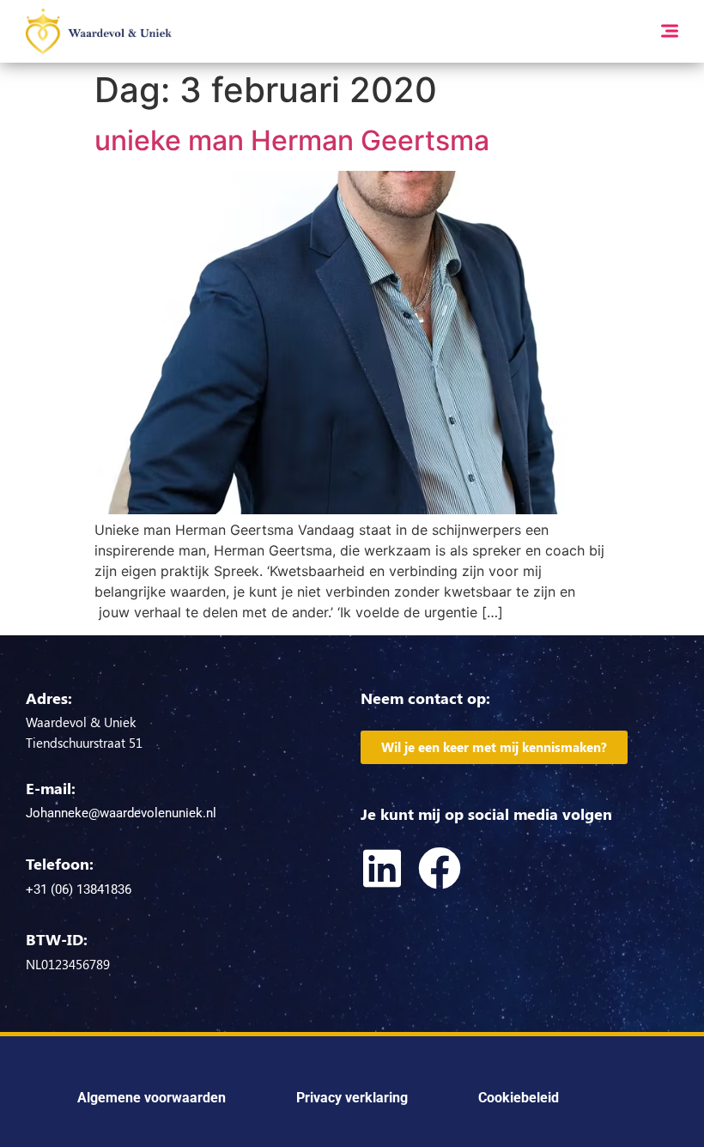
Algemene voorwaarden (151, 1097)
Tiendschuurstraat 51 (84, 742)
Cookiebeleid (518, 1097)
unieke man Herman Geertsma (291, 140)
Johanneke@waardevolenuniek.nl (121, 813)
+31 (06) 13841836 (78, 889)
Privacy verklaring (352, 1097)
